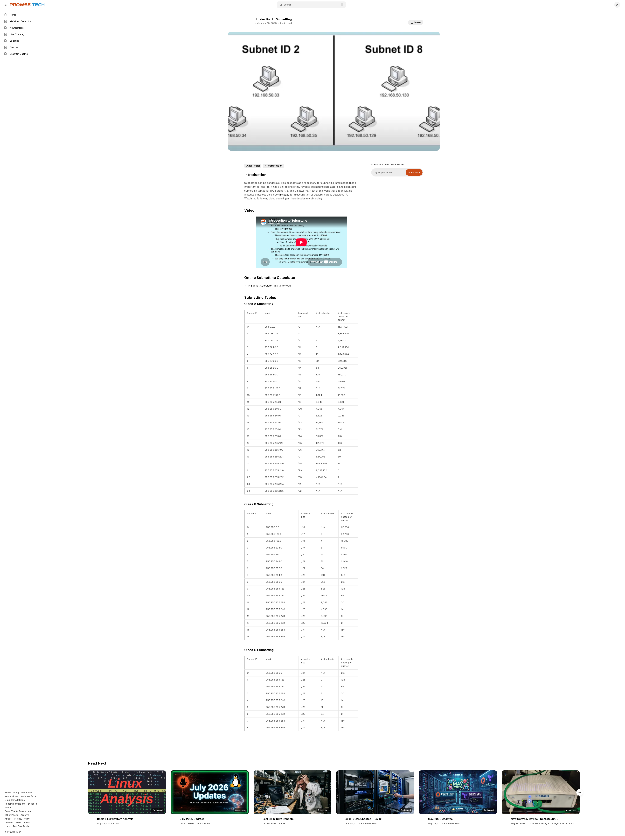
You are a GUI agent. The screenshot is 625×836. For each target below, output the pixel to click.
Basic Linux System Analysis (115, 819)
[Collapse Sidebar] (5, 5)
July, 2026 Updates (192, 819)
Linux (118, 823)
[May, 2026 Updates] (458, 792)
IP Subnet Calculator (260, 285)
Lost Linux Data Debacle (278, 819)
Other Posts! (253, 165)
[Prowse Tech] (27, 4)
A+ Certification (273, 165)
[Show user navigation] (617, 5)
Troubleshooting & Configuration (546, 823)
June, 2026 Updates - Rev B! (363, 819)
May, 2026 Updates (440, 819)
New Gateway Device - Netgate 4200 (534, 819)
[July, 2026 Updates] (210, 792)
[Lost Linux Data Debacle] (292, 792)
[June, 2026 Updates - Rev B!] (375, 792)
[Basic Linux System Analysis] (127, 792)
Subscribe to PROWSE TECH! (387, 164)
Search (288, 4)
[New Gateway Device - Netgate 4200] (541, 792)
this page (283, 194)
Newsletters (203, 823)
